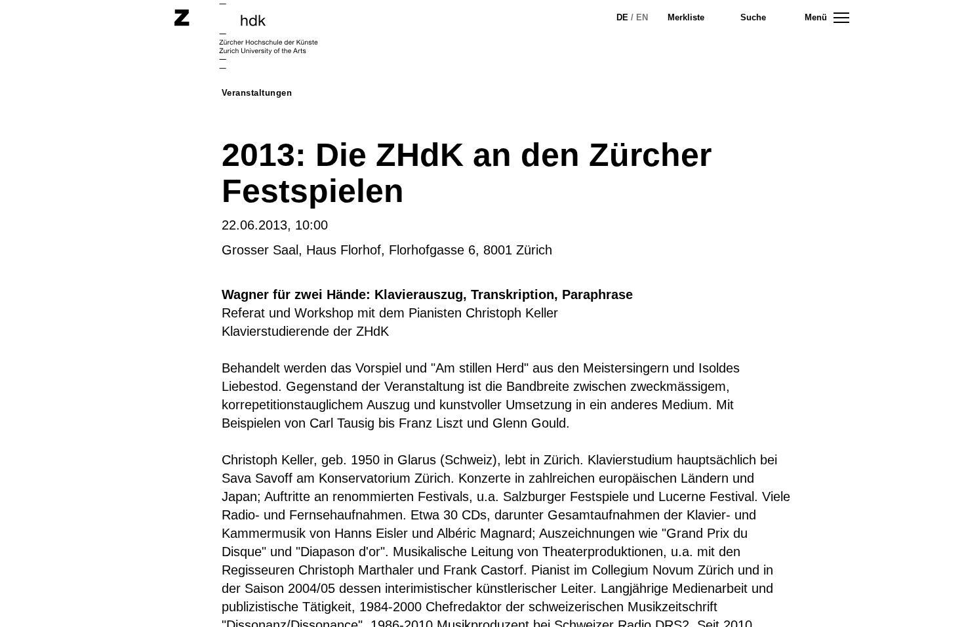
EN (642, 17)
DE (622, 17)
